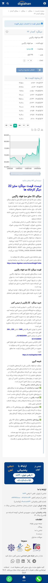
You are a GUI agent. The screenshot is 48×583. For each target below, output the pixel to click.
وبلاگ (40, 527)
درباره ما (39, 534)
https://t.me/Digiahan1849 (32, 355)
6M (20, 126)
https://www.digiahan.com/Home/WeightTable (24, 263)
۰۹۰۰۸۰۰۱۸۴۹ (25, 501)
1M (11, 126)
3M (15, 126)
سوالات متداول (37, 537)
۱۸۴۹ (18, 475)
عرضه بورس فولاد (36, 523)
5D (6, 126)
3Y (28, 126)
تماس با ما (38, 530)
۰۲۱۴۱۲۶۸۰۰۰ (15, 497)
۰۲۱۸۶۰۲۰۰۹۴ (26, 497)
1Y (24, 126)
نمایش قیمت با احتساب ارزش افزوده (27, 24)
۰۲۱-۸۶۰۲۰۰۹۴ (24, 480)
